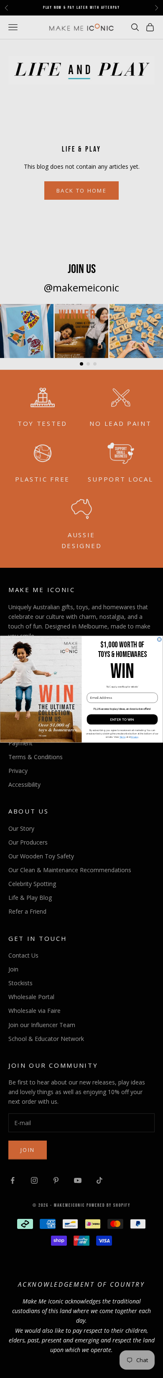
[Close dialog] (159, 639)
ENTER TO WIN (122, 719)
